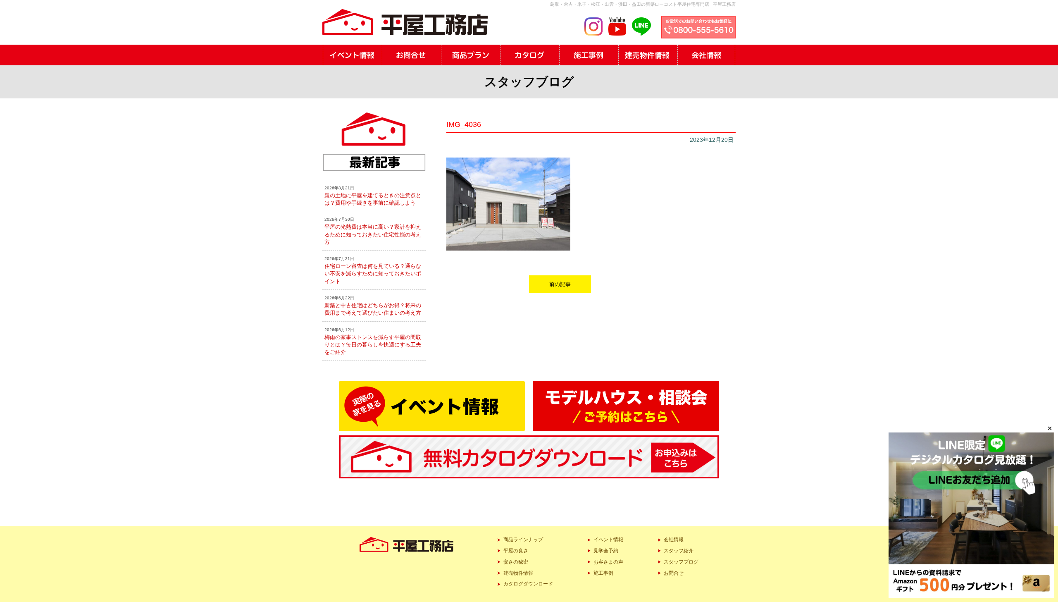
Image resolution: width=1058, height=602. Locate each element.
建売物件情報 (518, 573)
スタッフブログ (681, 562)
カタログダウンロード (528, 584)
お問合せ (674, 573)
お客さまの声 (608, 562)
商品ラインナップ (523, 539)
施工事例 (603, 573)
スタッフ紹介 (678, 551)
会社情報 (674, 539)
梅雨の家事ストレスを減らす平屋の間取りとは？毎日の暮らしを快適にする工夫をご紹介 (372, 344)
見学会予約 (605, 551)
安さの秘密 (515, 562)
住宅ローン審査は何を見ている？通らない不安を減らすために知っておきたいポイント (372, 273)
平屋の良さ (515, 551)
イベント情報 (608, 539)
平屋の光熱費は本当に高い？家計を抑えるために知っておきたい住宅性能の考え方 (372, 234)
